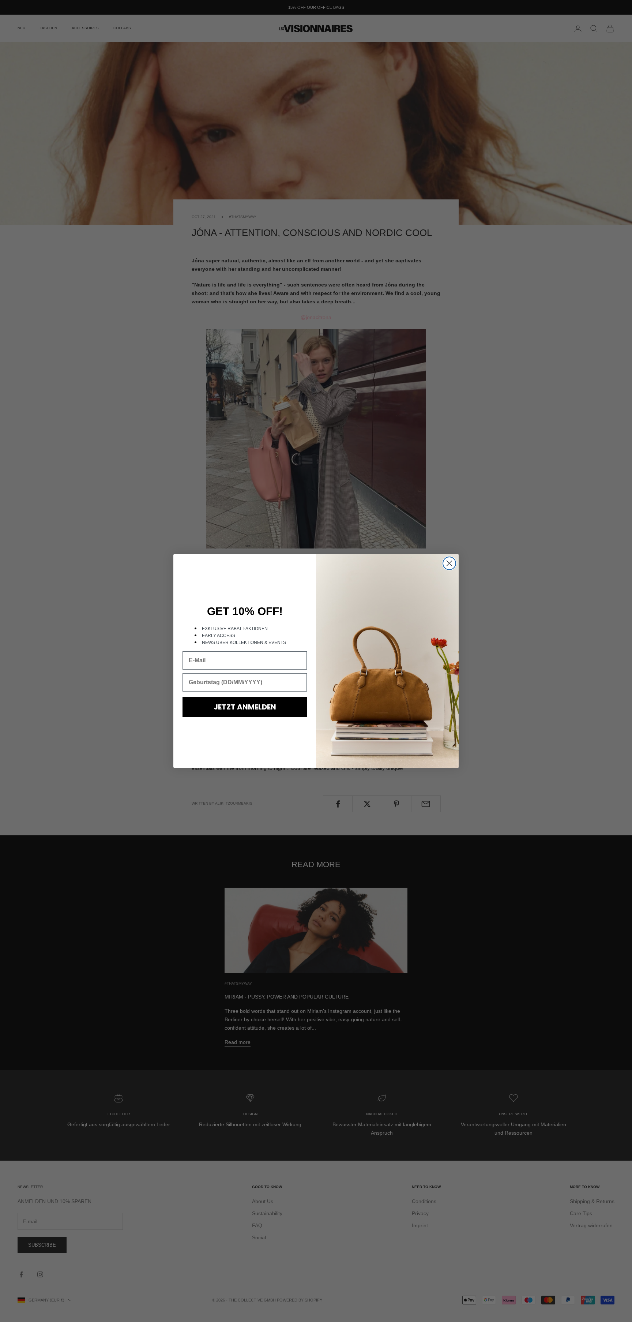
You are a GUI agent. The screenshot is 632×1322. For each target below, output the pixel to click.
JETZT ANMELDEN (245, 707)
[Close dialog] (449, 563)
